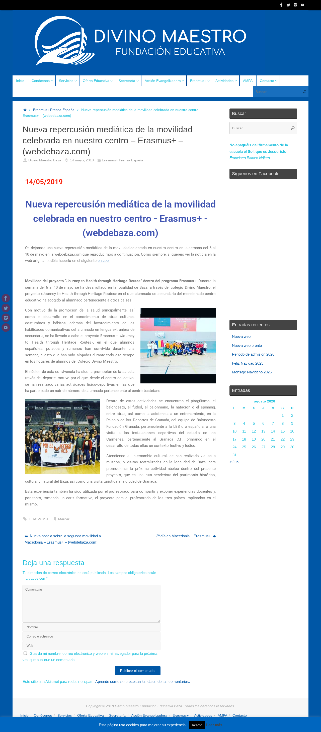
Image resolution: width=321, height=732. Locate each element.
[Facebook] (281, 4)
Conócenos (43, 715)
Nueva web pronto (247, 345)
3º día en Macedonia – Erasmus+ (184, 536)
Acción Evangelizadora (149, 715)
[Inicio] (25, 110)
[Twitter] (288, 4)
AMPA (222, 715)
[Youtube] (302, 4)
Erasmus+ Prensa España (53, 110)
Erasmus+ (181, 715)
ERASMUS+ (38, 519)
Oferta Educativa (90, 715)
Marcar (63, 519)
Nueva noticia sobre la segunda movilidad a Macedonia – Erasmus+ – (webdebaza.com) (63, 539)
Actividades (203, 715)
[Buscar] (304, 91)
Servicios (64, 715)
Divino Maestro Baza (44, 160)
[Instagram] (295, 4)
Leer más (214, 725)
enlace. (104, 260)
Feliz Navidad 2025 (247, 363)
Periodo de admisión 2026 (253, 354)
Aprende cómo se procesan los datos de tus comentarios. (142, 681)
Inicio (24, 715)
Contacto (239, 715)
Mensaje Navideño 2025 (252, 372)
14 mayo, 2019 (82, 160)
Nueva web (241, 336)
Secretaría (117, 715)
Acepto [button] (197, 725)
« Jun (233, 462)
